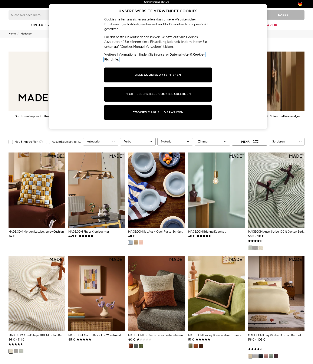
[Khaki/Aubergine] (190, 346)
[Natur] (260, 248)
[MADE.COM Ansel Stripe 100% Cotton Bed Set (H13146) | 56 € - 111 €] (37, 293)
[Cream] (136, 242)
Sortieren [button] (278, 141)
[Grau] (255, 248)
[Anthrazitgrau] (260, 356)
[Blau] (130, 242)
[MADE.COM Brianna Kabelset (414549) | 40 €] (216, 190)
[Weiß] (255, 356)
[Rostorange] (130, 346)
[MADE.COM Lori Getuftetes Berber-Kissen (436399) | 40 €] (156, 293)
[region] (158, 66)
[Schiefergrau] (136, 346)
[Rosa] (141, 242)
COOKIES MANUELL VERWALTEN (158, 112)
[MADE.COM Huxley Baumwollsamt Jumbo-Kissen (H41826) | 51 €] (216, 293)
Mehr (245, 141)
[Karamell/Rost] (196, 346)
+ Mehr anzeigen (290, 116)
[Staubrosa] (266, 356)
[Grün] (250, 248)
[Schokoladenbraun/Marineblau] (201, 346)
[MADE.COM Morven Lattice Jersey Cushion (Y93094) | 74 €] (37, 190)
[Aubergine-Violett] (276, 356)
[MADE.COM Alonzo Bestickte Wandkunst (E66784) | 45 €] (96, 293)
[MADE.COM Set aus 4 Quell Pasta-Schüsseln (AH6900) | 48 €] (156, 190)
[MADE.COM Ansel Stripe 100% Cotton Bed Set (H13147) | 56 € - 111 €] (276, 190)
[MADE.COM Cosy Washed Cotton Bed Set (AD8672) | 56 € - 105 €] (276, 293)
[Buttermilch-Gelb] (250, 356)
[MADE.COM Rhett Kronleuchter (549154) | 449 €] (96, 190)
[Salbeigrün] (271, 356)
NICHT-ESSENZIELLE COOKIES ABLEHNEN (158, 94)
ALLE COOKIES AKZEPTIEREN (158, 75)
